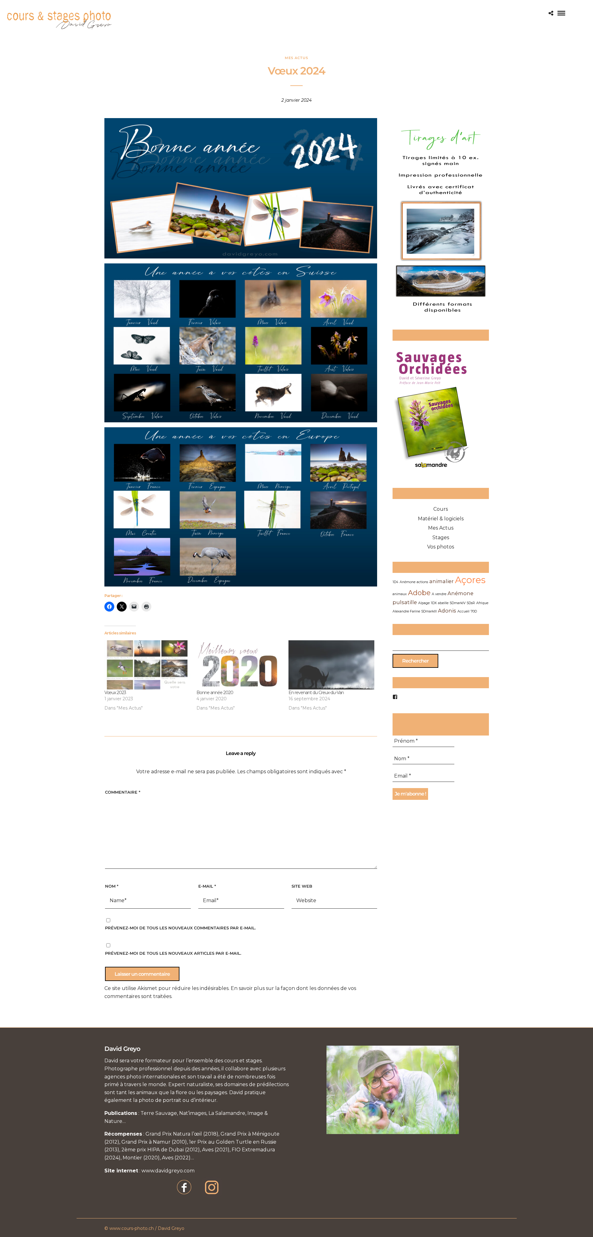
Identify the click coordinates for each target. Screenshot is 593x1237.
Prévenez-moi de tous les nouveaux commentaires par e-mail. (180, 927)
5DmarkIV (457, 603)
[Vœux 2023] (147, 664)
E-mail (207, 886)
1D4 (395, 582)
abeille (443, 603)
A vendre (439, 594)
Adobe (419, 593)
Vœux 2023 (115, 692)
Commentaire (122, 792)
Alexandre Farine (406, 611)
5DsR (471, 603)
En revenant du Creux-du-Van (316, 692)
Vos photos (440, 547)
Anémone (407, 582)
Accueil (463, 611)
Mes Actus (296, 58)
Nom (111, 886)
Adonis (447, 611)
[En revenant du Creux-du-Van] (331, 664)
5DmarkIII (429, 611)
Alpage (424, 603)
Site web (302, 886)
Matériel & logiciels (441, 519)
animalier (441, 581)
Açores (470, 579)
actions (422, 582)
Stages (440, 537)
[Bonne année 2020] (239, 664)
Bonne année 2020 (214, 692)
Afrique (482, 603)
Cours (440, 509)
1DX (434, 603)
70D (474, 611)
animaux (400, 594)
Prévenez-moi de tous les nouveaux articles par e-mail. (173, 953)
